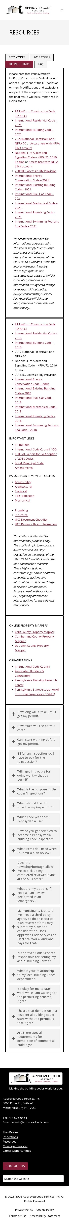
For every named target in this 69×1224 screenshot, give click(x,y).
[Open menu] (62, 10)
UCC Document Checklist (31, 519)
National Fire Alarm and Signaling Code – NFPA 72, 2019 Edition (36, 157)
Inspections (10, 1137)
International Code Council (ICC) (36, 449)
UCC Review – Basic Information (36, 524)
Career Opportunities (17, 1151)
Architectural (23, 486)
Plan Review (10, 1132)
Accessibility (23, 482)
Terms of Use (17, 1216)
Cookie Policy (45, 1209)
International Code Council (32, 666)
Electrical (21, 491)
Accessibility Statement (45, 1216)
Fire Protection (24, 496)
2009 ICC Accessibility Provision (35, 171)
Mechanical (22, 500)
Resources (9, 1141)
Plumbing (21, 510)
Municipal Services (15, 1146)
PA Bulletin (22, 445)
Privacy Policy (24, 1209)
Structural (21, 515)
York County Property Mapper (34, 632)
